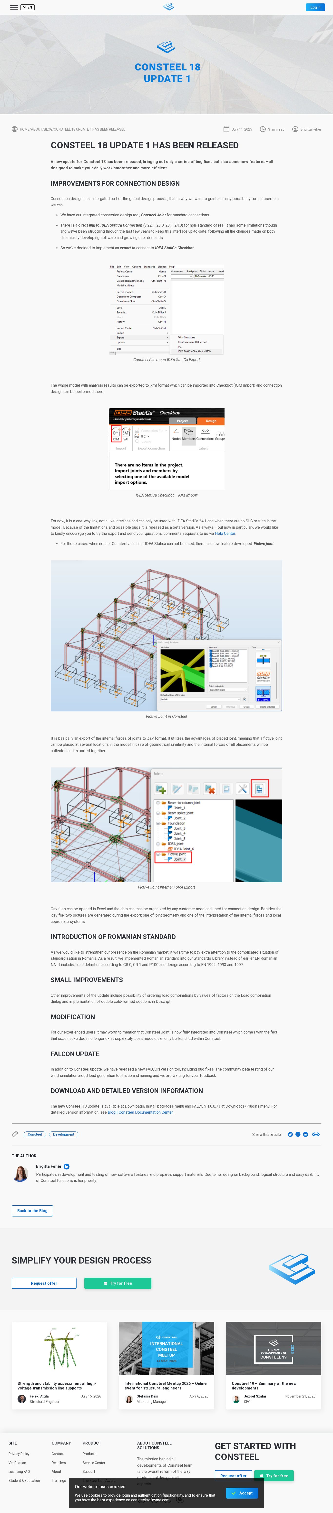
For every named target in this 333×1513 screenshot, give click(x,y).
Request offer (44, 1283)
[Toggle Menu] (14, 7)
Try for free (121, 1283)
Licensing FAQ (19, 1472)
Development (63, 1134)
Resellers (59, 1463)
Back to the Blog (32, 1210)
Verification (17, 1463)
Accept (246, 1493)
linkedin (66, 1166)
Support (89, 1472)
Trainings (59, 1481)
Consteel (35, 1134)
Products (90, 1454)
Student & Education (24, 1481)
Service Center (94, 1463)
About (56, 1472)
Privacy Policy (19, 1454)
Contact (58, 1454)
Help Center (225, 533)
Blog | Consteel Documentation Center (140, 1112)
